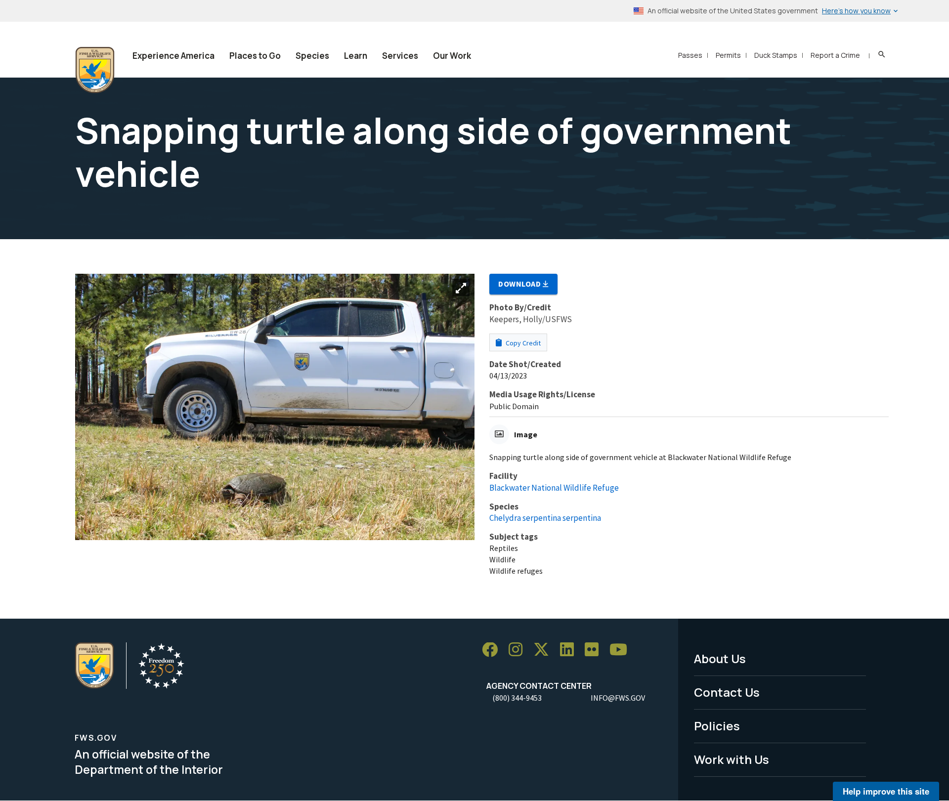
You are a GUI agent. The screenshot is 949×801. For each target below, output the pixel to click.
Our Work (452, 55)
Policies (717, 725)
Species (312, 55)
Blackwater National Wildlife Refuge (554, 487)
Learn (355, 55)
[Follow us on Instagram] (519, 650)
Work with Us (731, 759)
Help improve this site (886, 791)
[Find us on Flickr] (595, 650)
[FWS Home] (95, 70)
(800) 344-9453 (517, 698)
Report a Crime (835, 55)
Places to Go (255, 55)
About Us (720, 658)
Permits (728, 55)
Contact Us (727, 692)
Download (520, 284)
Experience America (173, 55)
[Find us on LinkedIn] (570, 650)
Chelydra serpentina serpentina (545, 517)
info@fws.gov (618, 698)
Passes (690, 55)
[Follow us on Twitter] (544, 650)
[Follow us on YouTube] (621, 650)
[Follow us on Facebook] (493, 650)
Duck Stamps (775, 55)
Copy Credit (522, 342)
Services (400, 55)
